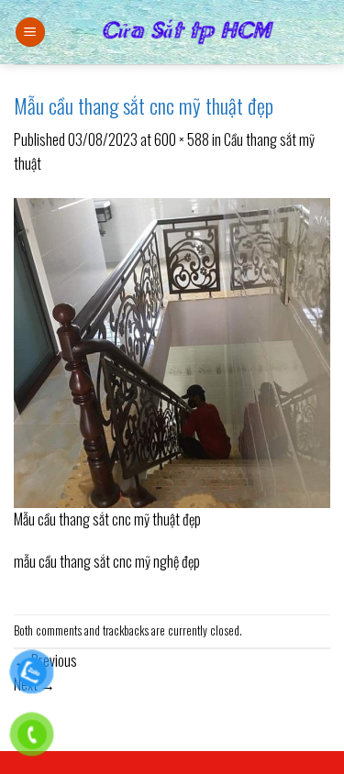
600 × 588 (181, 139)
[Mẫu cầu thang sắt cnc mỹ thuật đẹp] (172, 350)
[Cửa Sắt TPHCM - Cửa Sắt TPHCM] (188, 32)
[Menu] (30, 32)
